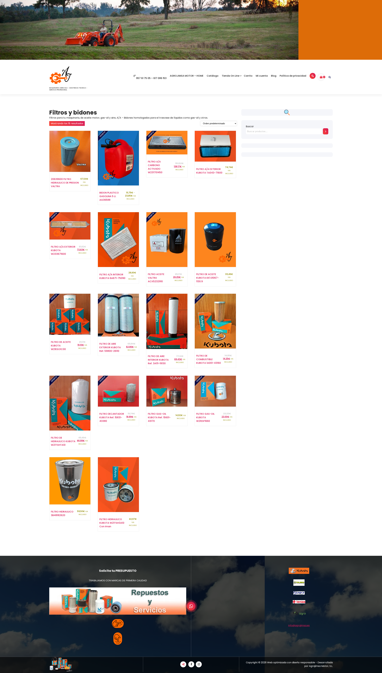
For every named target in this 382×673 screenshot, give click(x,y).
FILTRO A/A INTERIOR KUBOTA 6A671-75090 (112, 276)
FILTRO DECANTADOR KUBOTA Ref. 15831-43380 (111, 417)
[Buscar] (325, 131)
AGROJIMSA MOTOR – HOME (186, 75)
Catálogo (212, 75)
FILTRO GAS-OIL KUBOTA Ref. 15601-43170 (159, 417)
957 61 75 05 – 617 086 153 (151, 78)
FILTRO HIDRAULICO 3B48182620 (62, 513)
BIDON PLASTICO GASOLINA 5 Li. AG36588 (109, 196)
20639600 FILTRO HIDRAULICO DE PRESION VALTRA (65, 182)
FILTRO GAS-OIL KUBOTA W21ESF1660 (205, 417)
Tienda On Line (230, 75)
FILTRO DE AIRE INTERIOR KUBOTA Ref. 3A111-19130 (158, 359)
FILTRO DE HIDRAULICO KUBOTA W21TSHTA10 (63, 441)
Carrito (248, 75)
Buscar (250, 126)
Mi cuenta (262, 75)
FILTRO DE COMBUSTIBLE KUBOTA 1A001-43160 (208, 359)
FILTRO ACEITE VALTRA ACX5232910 (156, 278)
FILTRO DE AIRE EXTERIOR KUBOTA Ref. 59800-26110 (110, 347)
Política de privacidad (293, 75)
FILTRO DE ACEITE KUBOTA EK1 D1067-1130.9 (207, 278)
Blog (273, 75)
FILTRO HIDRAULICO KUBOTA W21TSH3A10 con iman (111, 523)
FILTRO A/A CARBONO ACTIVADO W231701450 (155, 167)
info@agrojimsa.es (299, 625)
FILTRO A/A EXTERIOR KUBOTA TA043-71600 (209, 170)
